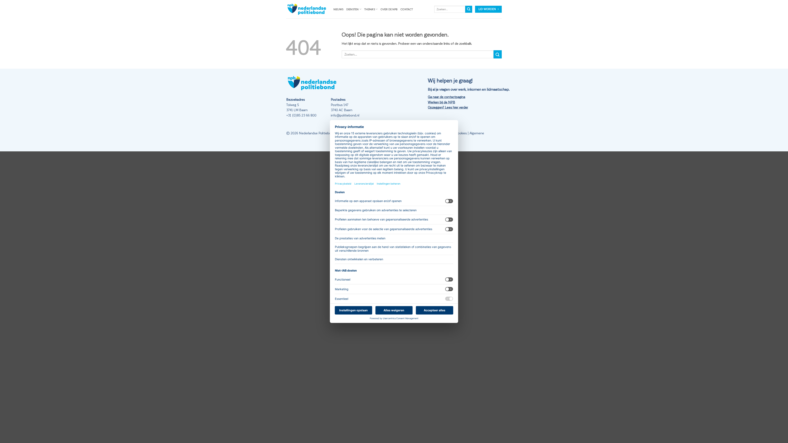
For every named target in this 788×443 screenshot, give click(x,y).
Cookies (461, 133)
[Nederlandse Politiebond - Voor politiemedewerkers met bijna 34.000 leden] (306, 9)
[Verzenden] (468, 9)
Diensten (352, 9)
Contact (406, 9)
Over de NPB (388, 9)
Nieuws (338, 9)
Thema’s (369, 9)
